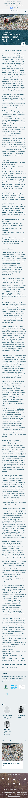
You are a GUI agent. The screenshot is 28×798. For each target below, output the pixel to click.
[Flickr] (19, 780)
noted (14, 792)
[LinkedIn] (25, 780)
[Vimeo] (14, 785)
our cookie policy (17, 5)
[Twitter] (3, 780)
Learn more (15, 7)
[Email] (19, 785)
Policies (23, 789)
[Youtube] (8, 785)
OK (11, 7)
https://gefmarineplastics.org (9, 127)
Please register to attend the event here (14, 50)
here (17, 140)
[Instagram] (14, 780)
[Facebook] (8, 780)
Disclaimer (17, 789)
